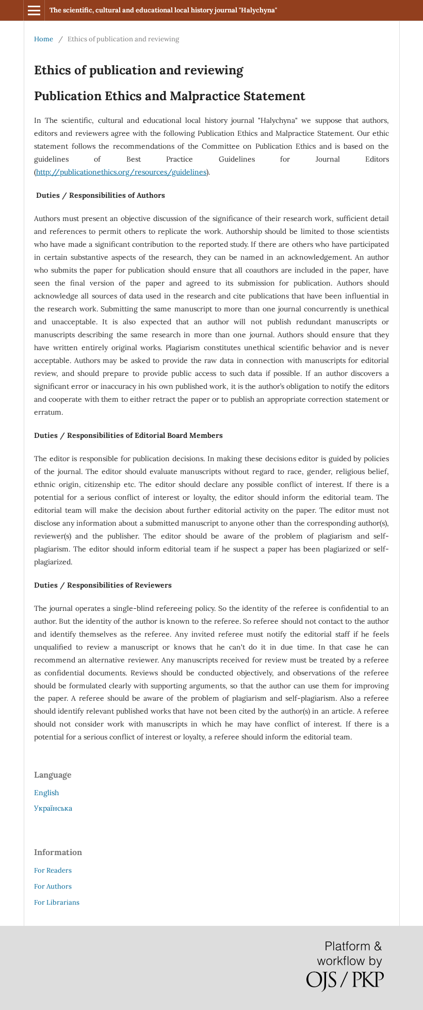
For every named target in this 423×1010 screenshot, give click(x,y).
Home (43, 39)
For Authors (53, 886)
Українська (53, 808)
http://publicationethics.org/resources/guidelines (121, 172)
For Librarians (56, 902)
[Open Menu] (34, 10)
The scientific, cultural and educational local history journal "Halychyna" (163, 10)
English (46, 792)
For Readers (53, 870)
